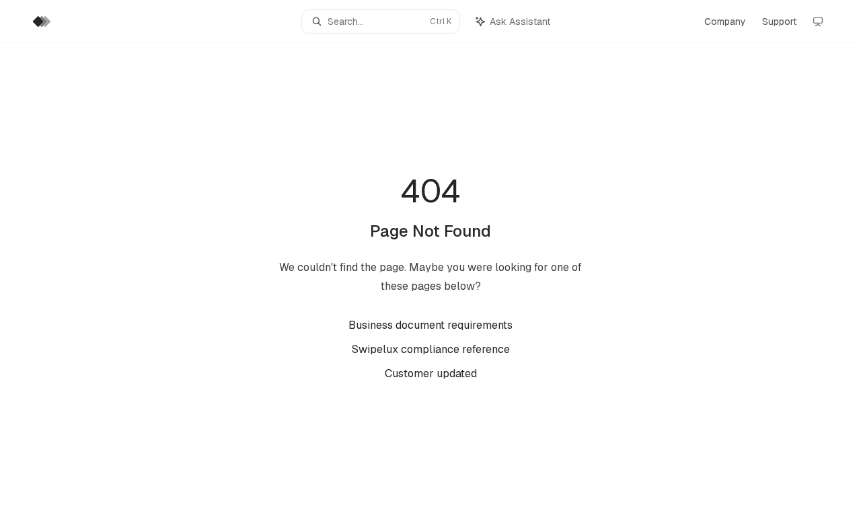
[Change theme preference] (818, 21)
